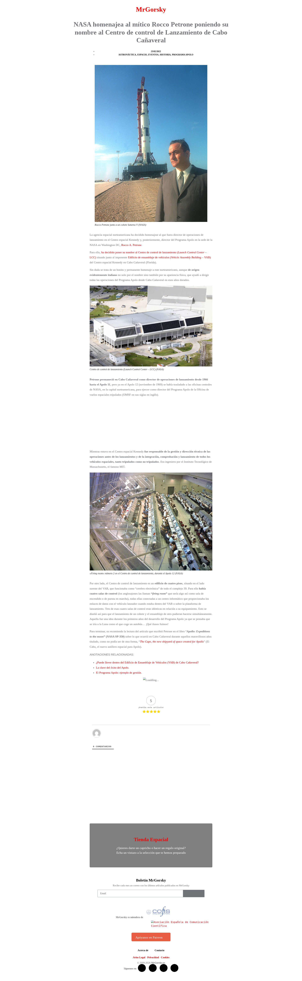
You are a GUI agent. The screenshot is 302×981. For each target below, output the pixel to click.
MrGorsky (151, 9)
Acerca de (143, 950)
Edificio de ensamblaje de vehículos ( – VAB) (169, 257)
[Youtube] (164, 968)
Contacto (159, 950)
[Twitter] (153, 968)
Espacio (142, 55)
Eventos (153, 55)
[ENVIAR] (193, 893)
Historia (165, 55)
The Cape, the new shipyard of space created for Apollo (172, 641)
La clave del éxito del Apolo (112, 667)
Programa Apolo (182, 55)
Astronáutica (127, 55)
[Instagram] (174, 968)
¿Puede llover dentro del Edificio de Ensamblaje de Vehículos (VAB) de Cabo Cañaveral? (147, 662)
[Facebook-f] (142, 968)
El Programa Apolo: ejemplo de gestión (118, 672)
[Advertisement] (151, 423)
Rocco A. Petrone (131, 245)
